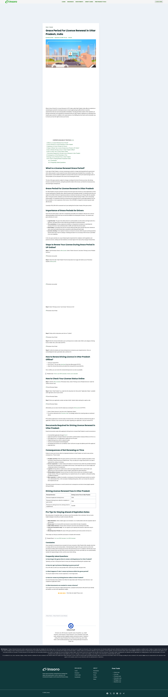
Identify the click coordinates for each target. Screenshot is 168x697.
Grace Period (49, 615)
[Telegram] (123, 693)
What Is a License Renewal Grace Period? (57, 142)
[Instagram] (114, 693)
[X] (110, 693)
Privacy (95, 672)
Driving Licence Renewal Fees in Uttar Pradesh (58, 156)
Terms (94, 675)
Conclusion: (52, 160)
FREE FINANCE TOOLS (100, 1)
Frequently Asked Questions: (57, 162)
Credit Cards (78, 675)
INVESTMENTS (79, 1)
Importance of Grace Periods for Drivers (56, 146)
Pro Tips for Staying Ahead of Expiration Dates (58, 158)
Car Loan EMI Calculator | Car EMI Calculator (65, 538)
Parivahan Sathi (64, 413)
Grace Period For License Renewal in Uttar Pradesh (59, 144)
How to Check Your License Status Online (57, 151)
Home (47, 27)
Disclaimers (96, 670)
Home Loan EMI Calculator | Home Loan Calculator (66, 373)
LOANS (63, 1)
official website (56, 381)
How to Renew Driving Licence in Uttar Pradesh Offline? (60, 149)
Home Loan (117, 672)
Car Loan (116, 674)
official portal (63, 250)
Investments (77, 677)
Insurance (77, 672)
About (94, 679)
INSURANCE (70, 1)
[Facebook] (107, 693)
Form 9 (65, 435)
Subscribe (159, 1)
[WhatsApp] (120, 693)
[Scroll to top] (164, 695)
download (63, 364)
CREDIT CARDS (89, 1)
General (51, 27)
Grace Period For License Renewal (60, 615)
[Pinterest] (117, 693)
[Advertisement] (71, 13)
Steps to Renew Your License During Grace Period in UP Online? (62, 148)
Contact (95, 677)
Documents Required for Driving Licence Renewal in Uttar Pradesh (63, 153)
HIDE (72, 140)
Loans (76, 670)
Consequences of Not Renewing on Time (56, 155)
